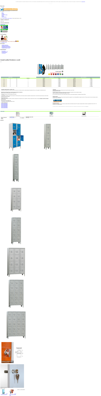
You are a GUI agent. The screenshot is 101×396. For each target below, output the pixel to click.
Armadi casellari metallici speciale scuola (12, 394)
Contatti (3, 16)
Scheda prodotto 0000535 (4, 105)
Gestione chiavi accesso (5, 51)
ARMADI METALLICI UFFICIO (6, 47)
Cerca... (1, 11)
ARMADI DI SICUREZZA (5, 45)
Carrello (3, 7)
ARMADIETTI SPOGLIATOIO (6, 46)
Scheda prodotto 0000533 (4, 104)
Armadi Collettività (4, 18)
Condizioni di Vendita (4, 14)
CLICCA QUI (2, 111)
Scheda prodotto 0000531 (4, 106)
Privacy (3, 15)
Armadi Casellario (9, 18)
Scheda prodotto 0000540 (4, 107)
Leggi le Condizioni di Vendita (11, 117)
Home (2, 12)
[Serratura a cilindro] (12, 387)
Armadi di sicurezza (4, 52)
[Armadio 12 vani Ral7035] (16, 277)
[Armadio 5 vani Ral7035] (16, 183)
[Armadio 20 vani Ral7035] (16, 340)
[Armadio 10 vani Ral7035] (16, 246)
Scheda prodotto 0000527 (4, 103)
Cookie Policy (83, 1)
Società (3, 13)
